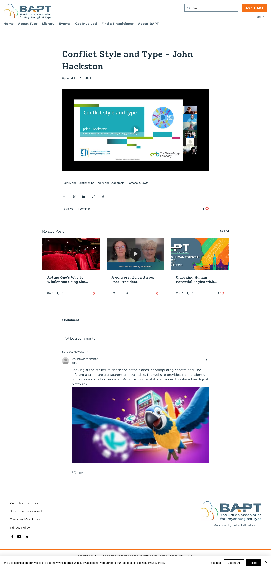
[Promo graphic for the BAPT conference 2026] (200, 254)
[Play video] (135, 130)
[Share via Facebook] (64, 196)
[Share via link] (93, 196)
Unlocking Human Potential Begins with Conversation (195, 279)
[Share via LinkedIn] (83, 196)
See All (224, 230)
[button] (28, 24)
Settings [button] (216, 563)
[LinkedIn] (26, 536)
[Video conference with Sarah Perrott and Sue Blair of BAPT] (135, 254)
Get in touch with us (24, 503)
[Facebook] (12, 536)
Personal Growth (138, 182)
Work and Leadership (110, 182)
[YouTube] (19, 536)
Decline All (233, 563)
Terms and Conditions (25, 519)
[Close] (266, 562)
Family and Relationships (78, 182)
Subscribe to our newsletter (29, 511)
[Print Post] (103, 196)
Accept (254, 563)
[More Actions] (206, 360)
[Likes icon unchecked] (74, 472)
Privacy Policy (20, 527)
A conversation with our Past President (133, 279)
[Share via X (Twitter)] (74, 196)
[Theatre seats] (71, 254)
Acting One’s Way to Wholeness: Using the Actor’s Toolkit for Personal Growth (66, 279)
